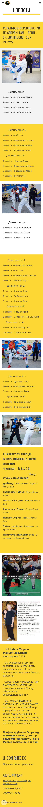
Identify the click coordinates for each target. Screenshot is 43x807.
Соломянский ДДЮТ (12, 788)
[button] (2, 3)
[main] (21, 11)
